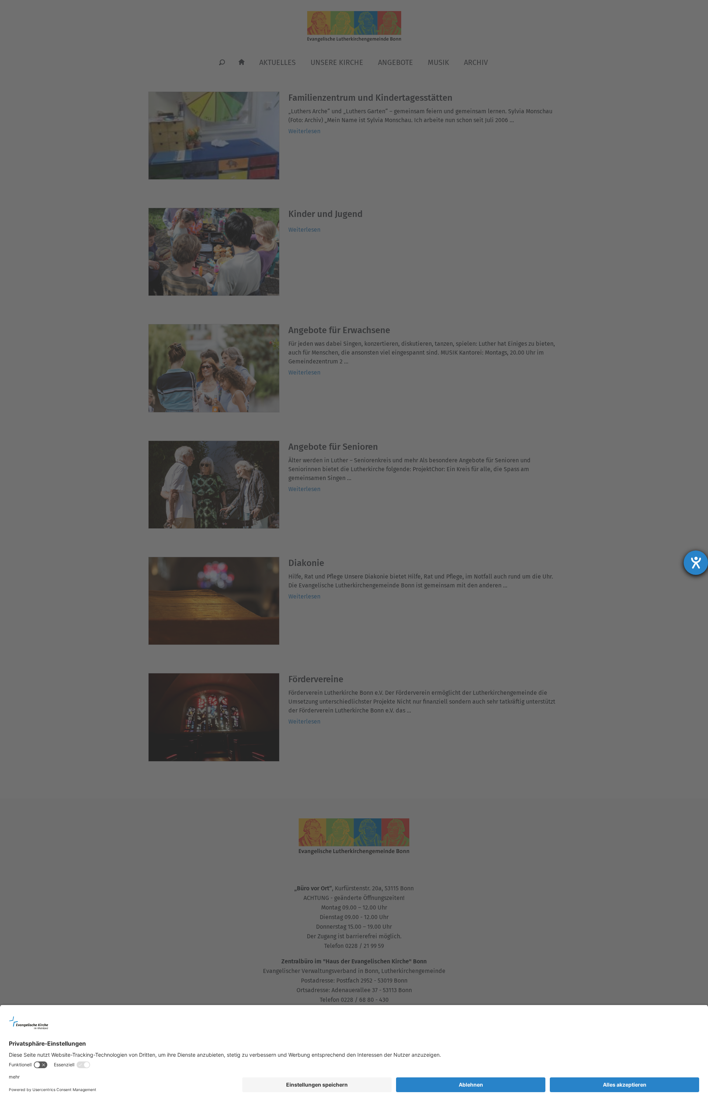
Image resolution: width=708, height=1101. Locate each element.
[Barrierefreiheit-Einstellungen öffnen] (696, 562)
